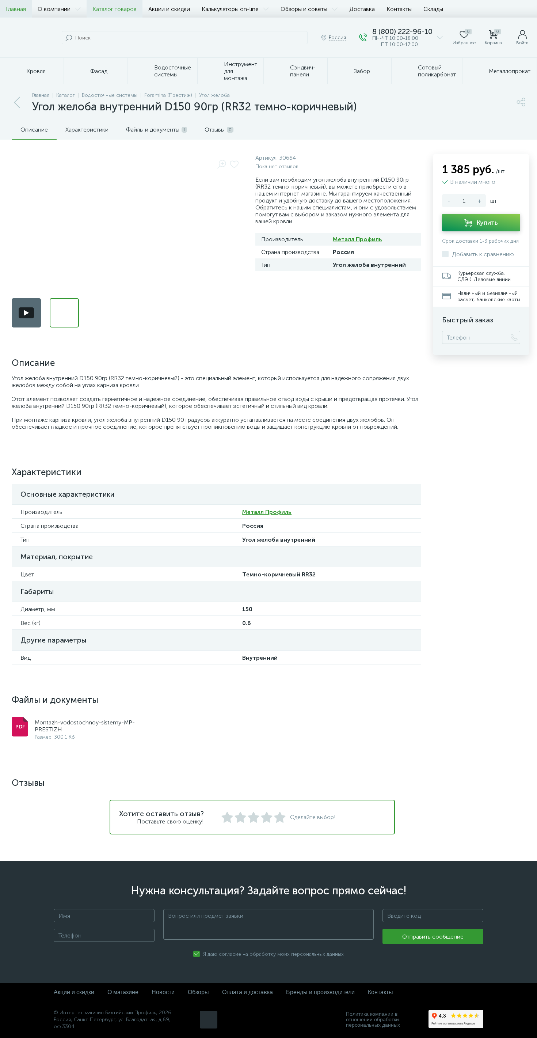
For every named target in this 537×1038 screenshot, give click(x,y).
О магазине (122, 992)
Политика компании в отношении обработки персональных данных (373, 1019)
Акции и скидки (169, 8)
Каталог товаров (114, 8)
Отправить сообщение (433, 936)
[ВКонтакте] (208, 1019)
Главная (16, 8)
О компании (54, 8)
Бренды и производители (320, 992)
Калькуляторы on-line (230, 8)
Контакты (399, 8)
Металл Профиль (357, 239)
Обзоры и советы (304, 8)
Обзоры (198, 992)
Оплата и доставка (247, 992)
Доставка (362, 8)
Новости (163, 992)
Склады (433, 8)
